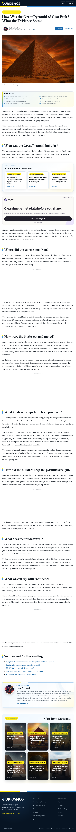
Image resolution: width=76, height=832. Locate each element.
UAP (34, 819)
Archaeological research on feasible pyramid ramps (24, 671)
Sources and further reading (49, 103)
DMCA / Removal (55, 828)
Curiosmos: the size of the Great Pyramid (21, 674)
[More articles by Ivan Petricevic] (5, 29)
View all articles (22, 704)
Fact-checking (62, 809)
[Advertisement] (38, 284)
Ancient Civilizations (39, 805)
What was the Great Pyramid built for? (16, 96)
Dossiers (35, 812)
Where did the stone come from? (15, 99)
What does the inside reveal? (50, 99)
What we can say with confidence (51, 101)
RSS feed (71, 828)
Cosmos (35, 809)
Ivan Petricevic (16, 28)
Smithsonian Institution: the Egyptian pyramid (23, 665)
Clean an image (38, 219)
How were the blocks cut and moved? (16, 101)
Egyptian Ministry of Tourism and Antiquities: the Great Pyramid (30, 661)
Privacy (60, 815)
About (60, 802)
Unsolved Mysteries (39, 815)
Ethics (60, 812)
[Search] (63, 3)
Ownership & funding (44, 828)
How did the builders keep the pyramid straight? (55, 96)
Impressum (65, 828)
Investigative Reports (12, 12)
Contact (60, 805)
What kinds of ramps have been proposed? (18, 103)
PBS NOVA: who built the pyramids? (20, 668)
